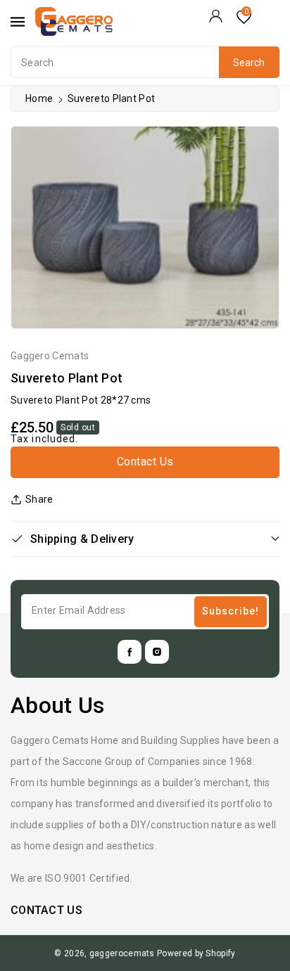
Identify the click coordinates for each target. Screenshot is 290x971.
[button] (145, 539)
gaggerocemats (122, 953)
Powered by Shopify (196, 953)
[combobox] (145, 62)
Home (39, 98)
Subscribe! (230, 611)
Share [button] (39, 499)
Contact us (145, 461)
